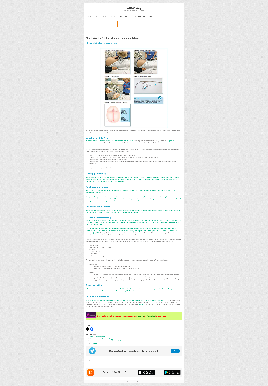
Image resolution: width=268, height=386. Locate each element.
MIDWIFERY (106, 360)
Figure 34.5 (142, 304)
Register (104, 16)
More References (125, 16)
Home (90, 16)
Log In (97, 16)
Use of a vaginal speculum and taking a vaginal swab (107, 341)
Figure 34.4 (160, 300)
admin (100, 360)
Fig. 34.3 (96, 233)
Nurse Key (134, 8)
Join (175, 351)
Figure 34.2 (171, 141)
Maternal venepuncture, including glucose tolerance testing (109, 339)
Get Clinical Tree (129, 381)
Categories (113, 16)
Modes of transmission (97, 337)
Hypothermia (94, 343)
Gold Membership (140, 16)
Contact (150, 16)
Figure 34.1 (130, 141)
